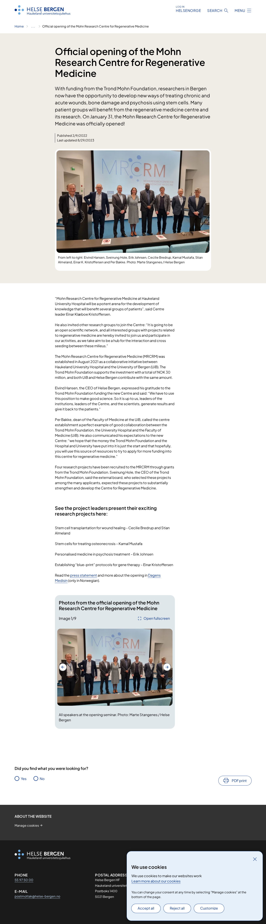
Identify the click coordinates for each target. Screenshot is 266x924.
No (42, 778)
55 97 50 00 (24, 880)
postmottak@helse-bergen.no (37, 896)
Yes (23, 778)
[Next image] (167, 667)
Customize (209, 908)
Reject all (177, 908)
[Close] (255, 859)
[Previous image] (63, 667)
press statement (83, 575)
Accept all (146, 908)
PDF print (239, 780)
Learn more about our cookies (156, 881)
